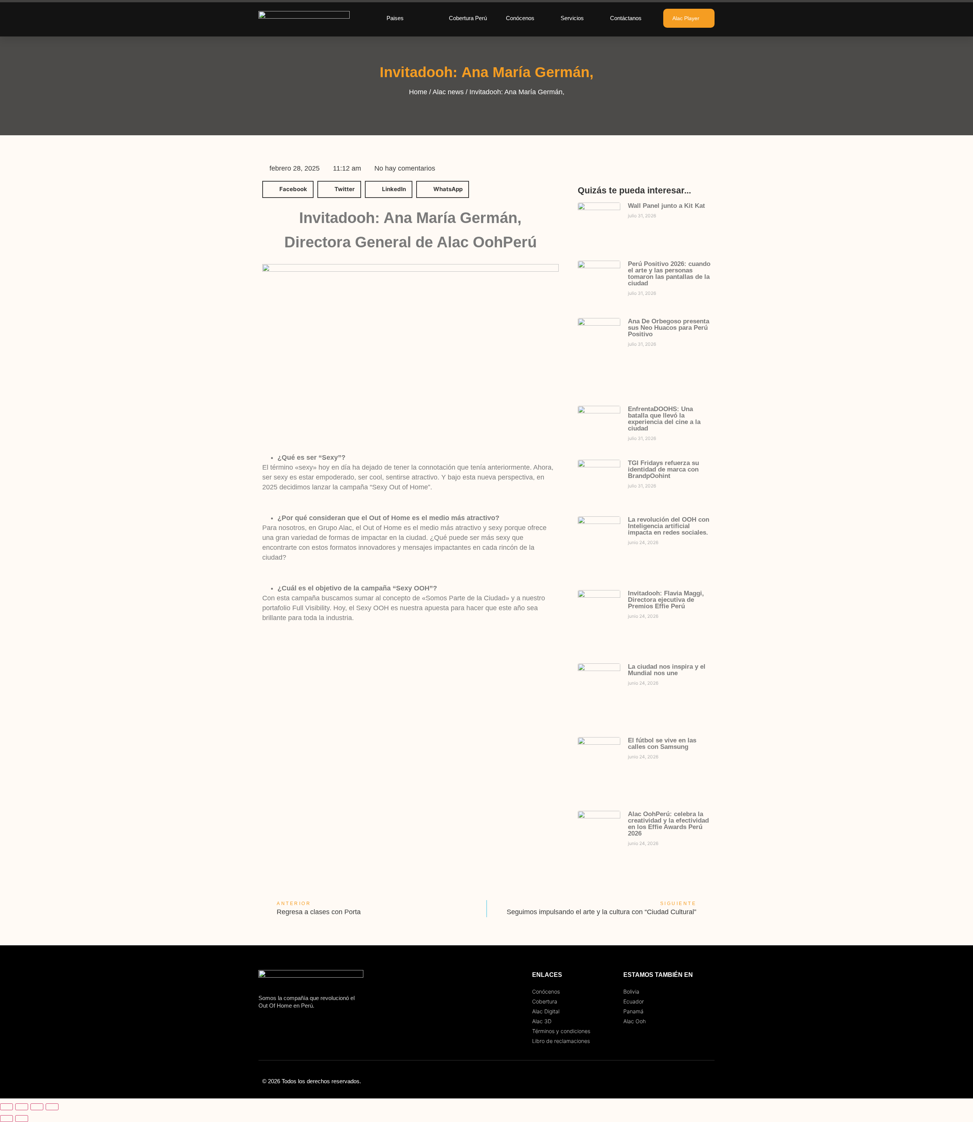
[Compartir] (36, 1106)
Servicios (572, 18)
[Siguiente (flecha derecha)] (21, 1118)
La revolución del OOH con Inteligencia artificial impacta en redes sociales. (668, 526)
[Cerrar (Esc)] (52, 1106)
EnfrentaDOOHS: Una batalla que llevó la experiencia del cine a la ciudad (664, 418)
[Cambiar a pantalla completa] (21, 1106)
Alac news (448, 92)
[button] (288, 189)
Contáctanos (626, 18)
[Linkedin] (707, 1081)
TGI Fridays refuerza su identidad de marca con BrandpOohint (663, 469)
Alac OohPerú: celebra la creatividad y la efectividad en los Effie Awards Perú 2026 (668, 823)
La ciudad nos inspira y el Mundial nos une (666, 670)
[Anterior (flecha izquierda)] (6, 1118)
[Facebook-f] (676, 1081)
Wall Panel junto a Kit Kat (666, 205)
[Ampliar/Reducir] (6, 1106)
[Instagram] (692, 1081)
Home (418, 92)
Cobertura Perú (468, 18)
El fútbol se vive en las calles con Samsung (662, 743)
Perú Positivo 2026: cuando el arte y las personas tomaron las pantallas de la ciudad (669, 273)
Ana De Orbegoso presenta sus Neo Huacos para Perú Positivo (668, 328)
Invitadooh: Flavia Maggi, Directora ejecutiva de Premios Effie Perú (666, 600)
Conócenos (520, 18)
